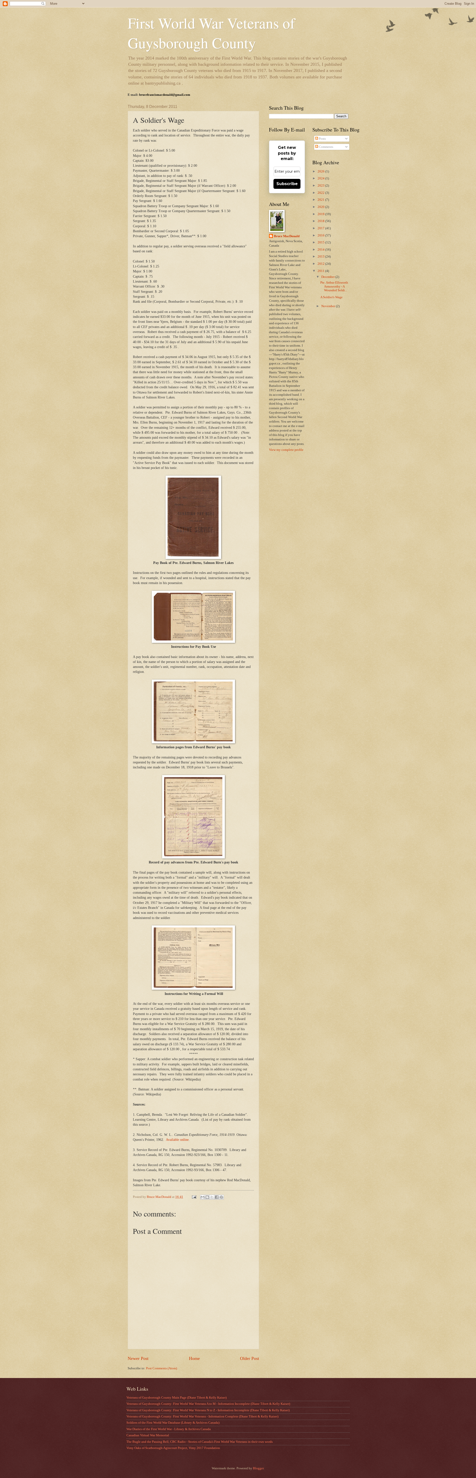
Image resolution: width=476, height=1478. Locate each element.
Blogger (258, 1468)
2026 (321, 171)
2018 (321, 221)
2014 (321, 249)
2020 (321, 207)
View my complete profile (286, 450)
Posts (322, 138)
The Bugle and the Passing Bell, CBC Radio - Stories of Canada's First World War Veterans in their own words (199, 1442)
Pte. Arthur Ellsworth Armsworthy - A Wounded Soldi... (334, 286)
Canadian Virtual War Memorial (147, 1435)
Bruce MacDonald (286, 236)
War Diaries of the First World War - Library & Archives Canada (168, 1429)
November (328, 306)
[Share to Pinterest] (221, 1197)
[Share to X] (211, 1197)
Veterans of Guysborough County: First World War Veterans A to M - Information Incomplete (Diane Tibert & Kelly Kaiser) (208, 1404)
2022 (321, 193)
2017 (321, 228)
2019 (321, 214)
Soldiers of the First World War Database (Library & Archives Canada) (172, 1422)
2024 (321, 178)
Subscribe (287, 183)
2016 (321, 235)
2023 (321, 185)
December (328, 277)
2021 (321, 199)
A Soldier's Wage (331, 297)
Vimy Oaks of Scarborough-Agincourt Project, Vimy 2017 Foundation (173, 1448)
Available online (177, 1140)
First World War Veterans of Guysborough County (211, 33)
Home (194, 1358)
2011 (321, 271)
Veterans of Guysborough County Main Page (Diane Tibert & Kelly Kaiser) (176, 1397)
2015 (321, 242)
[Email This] (202, 1197)
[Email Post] (193, 1197)
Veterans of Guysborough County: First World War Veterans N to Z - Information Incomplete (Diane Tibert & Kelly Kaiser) (208, 1410)
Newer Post (138, 1358)
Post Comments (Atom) (161, 1368)
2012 (321, 263)
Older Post (249, 1358)
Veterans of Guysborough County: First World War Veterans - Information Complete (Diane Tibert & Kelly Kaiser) (202, 1416)
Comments (325, 147)
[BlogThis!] (207, 1197)
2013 (321, 256)
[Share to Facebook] (216, 1197)
